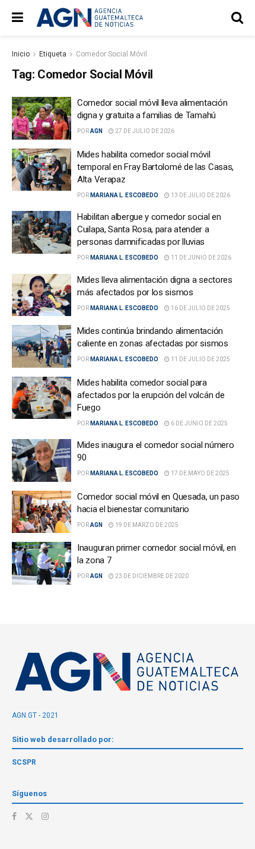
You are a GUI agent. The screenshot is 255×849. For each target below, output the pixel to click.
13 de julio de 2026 (200, 195)
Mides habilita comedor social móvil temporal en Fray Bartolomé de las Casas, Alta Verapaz (155, 167)
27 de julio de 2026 (144, 131)
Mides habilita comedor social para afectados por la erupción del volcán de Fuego (150, 395)
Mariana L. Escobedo (124, 195)
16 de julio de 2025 (200, 308)
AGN (96, 131)
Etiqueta (52, 54)
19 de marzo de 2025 (146, 525)
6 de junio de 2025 (199, 423)
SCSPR (24, 762)
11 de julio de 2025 (200, 359)
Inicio (21, 54)
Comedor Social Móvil (111, 54)
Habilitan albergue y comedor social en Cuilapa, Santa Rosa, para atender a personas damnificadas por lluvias (149, 229)
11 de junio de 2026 (200, 257)
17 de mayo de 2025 (200, 473)
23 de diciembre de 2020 (151, 576)
